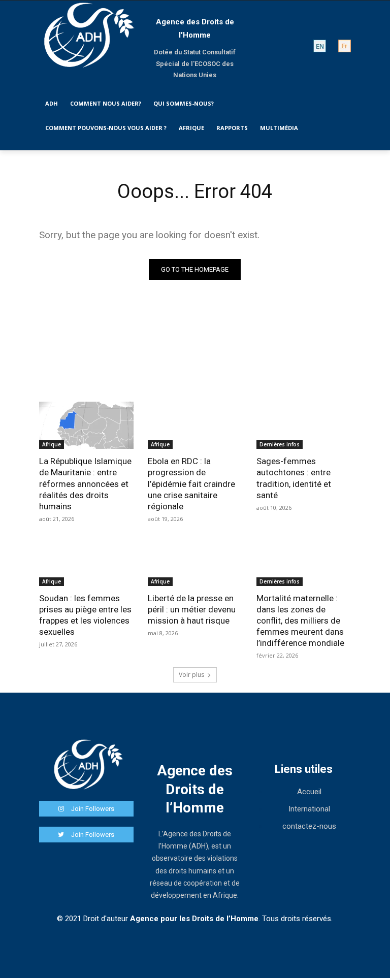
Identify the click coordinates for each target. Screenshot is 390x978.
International (309, 808)
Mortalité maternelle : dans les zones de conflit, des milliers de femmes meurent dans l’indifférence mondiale (300, 620)
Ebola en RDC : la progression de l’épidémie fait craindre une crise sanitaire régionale (191, 483)
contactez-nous (309, 826)
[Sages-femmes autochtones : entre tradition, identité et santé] (303, 425)
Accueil (309, 791)
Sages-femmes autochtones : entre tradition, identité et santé (293, 478)
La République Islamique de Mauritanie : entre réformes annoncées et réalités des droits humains (85, 483)
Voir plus (191, 674)
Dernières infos (279, 444)
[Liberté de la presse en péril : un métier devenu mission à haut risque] (195, 562)
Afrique (51, 444)
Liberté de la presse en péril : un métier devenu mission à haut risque (192, 609)
